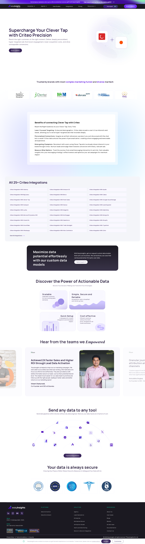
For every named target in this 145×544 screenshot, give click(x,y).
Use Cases (110, 515)
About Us (109, 512)
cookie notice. (96, 541)
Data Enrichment (46, 515)
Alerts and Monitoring (80, 527)
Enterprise (77, 518)
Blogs (108, 518)
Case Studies (56, 6)
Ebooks (109, 521)
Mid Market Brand (79, 521)
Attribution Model (79, 524)
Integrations (69, 6)
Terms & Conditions (21, 537)
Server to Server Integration (82, 531)
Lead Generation (79, 515)
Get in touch (80, 262)
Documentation (111, 527)
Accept (106, 541)
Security (31, 537)
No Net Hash (110, 524)
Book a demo (130, 6)
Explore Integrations (72, 456)
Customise (117, 541)
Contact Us (110, 531)
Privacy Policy (10, 537)
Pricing (80, 6)
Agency (76, 512)
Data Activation (46, 512)
